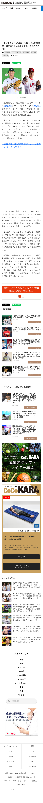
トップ (4, 8)
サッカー (26, 8)
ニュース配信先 (20, 773)
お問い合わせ (9, 773)
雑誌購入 (10, 777)
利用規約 (34, 781)
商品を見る (21, 557)
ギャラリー (21, 695)
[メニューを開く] (40, 2)
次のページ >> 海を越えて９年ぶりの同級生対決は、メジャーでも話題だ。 (21, 289)
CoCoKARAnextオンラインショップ (21, 566)
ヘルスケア (21, 679)
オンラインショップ (10, 746)
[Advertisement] (21, 24)
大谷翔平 (33, 52)
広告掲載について (28, 777)
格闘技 (34, 8)
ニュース (5, 55)
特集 (21, 691)
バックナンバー (21, 683)
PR (21, 687)
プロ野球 (7, 52)
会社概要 (18, 777)
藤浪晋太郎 (26, 52)
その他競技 (21, 675)
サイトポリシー (24, 781)
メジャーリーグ (16, 52)
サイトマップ (21, 784)
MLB (18, 8)
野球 (11, 8)
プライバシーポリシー (11, 781)
